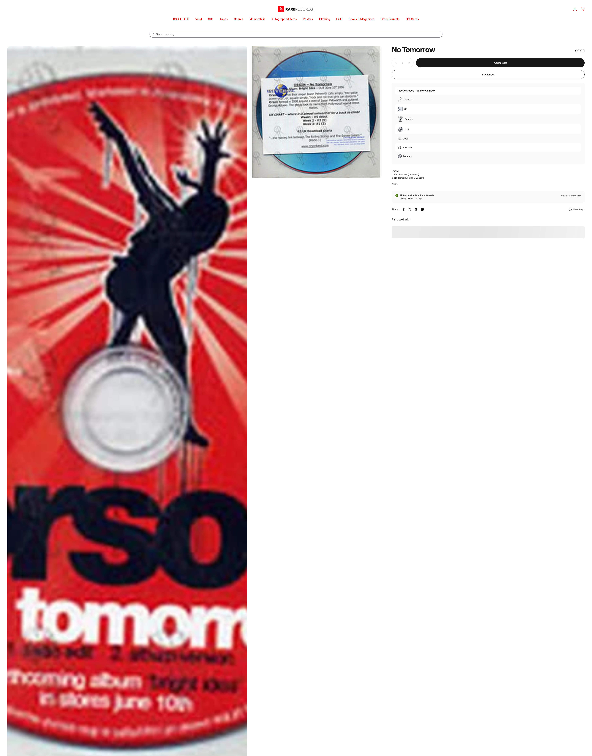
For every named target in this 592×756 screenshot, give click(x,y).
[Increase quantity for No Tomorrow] (409, 62)
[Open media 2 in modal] (316, 112)
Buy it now (488, 74)
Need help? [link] (579, 209)
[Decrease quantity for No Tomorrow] (395, 62)
